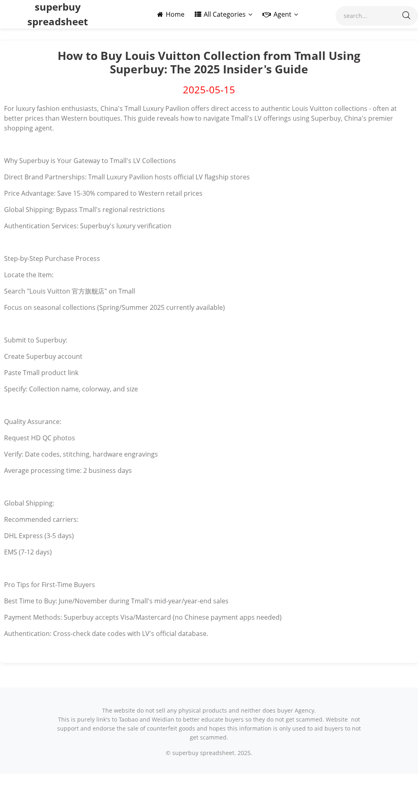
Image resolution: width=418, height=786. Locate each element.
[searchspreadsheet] (406, 16)
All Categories (225, 14)
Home (175, 14)
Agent (282, 14)
